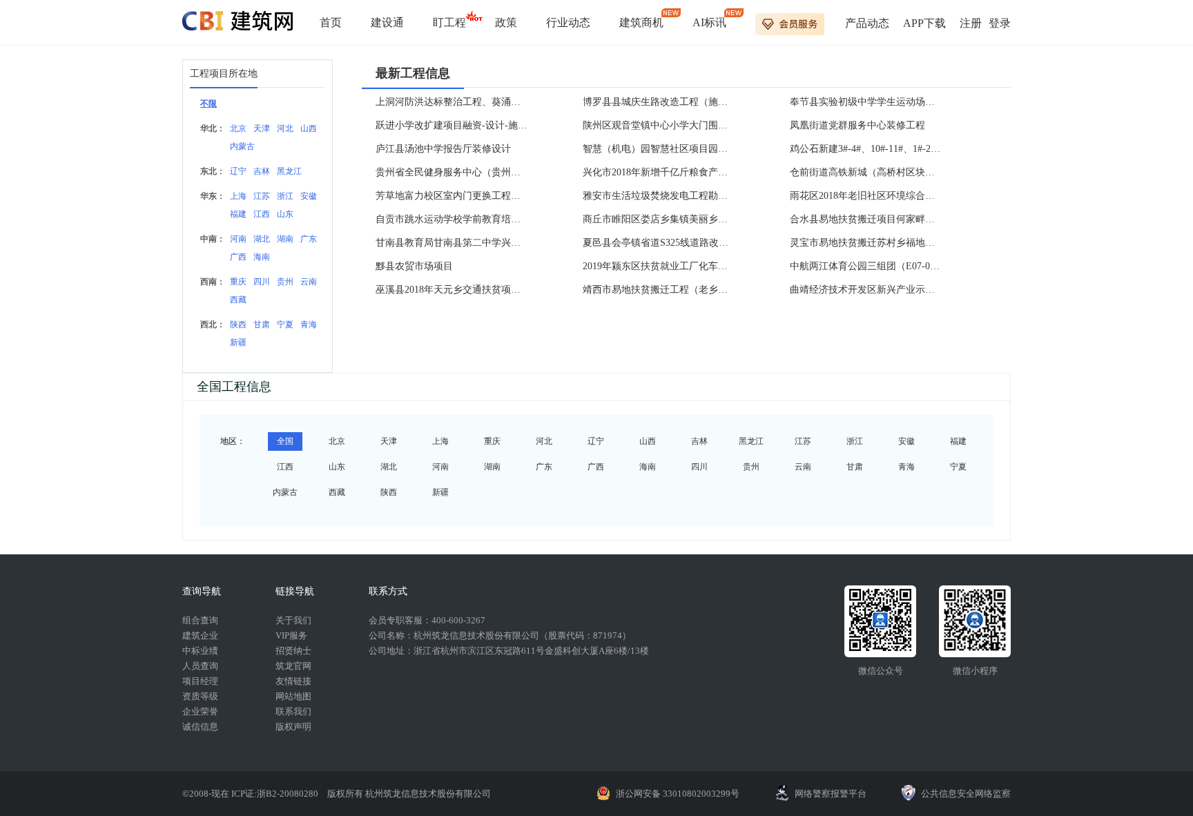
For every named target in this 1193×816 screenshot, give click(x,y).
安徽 (308, 196)
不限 (208, 103)
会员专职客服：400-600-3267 (427, 620)
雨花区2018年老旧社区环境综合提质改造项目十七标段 (866, 196)
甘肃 (261, 324)
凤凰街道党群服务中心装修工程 (857, 125)
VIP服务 (291, 635)
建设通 (387, 22)
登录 (1000, 23)
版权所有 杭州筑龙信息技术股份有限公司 (409, 793)
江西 (261, 214)
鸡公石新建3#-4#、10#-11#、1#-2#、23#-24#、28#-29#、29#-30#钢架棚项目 (866, 149)
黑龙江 (289, 171)
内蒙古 (242, 146)
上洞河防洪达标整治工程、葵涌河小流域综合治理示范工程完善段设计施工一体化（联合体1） (451, 102)
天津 (261, 128)
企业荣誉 (200, 711)
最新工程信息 (413, 73)
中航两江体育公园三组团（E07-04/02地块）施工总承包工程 (866, 266)
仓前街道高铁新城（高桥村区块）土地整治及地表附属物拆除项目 (866, 172)
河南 (238, 239)
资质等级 (200, 696)
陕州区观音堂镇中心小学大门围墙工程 (659, 125)
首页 (331, 22)
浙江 (285, 196)
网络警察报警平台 (830, 793)
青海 (308, 324)
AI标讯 (709, 22)
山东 (285, 214)
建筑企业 (200, 635)
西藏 (238, 299)
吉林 (261, 171)
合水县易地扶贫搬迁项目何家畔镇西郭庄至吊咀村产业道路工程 (866, 219)
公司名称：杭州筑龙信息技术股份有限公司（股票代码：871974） (500, 635)
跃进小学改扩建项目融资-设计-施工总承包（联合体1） (451, 125)
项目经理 (200, 681)
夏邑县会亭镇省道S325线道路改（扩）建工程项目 (659, 242)
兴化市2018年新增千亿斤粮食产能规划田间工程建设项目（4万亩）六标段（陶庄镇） (659, 172)
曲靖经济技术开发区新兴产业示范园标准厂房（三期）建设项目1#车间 (866, 289)
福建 (238, 214)
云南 (308, 281)
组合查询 (200, 620)
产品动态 (867, 23)
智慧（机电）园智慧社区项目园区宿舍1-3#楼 (659, 149)
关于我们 (293, 620)
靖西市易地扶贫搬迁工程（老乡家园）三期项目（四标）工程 (659, 289)
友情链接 (293, 681)
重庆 (238, 281)
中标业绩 (200, 650)
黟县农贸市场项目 (414, 266)
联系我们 (293, 711)
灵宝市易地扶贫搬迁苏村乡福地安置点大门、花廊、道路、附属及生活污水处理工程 (866, 242)
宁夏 (285, 324)
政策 (506, 22)
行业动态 (568, 22)
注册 (971, 23)
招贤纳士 (293, 650)
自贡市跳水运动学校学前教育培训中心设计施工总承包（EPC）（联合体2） (451, 219)
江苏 (261, 196)
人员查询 (200, 666)
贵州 (285, 281)
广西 (238, 257)
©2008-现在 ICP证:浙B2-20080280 (251, 793)
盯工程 (449, 22)
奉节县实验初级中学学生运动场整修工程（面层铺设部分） (866, 102)
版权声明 (293, 726)
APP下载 (924, 23)
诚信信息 (200, 726)
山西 (308, 128)
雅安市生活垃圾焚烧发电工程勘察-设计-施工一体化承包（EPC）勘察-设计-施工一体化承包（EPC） (659, 196)
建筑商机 (641, 22)
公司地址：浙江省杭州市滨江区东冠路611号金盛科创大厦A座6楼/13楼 (509, 650)
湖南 (285, 239)
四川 (261, 281)
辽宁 (238, 171)
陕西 (238, 324)
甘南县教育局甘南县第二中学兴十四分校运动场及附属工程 (451, 242)
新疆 (238, 342)
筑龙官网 (293, 666)
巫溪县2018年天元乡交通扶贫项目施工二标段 (451, 289)
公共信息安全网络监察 (966, 793)
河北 (285, 128)
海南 (261, 257)
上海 (238, 196)
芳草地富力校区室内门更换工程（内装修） (451, 196)
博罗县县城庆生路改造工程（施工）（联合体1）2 (659, 102)
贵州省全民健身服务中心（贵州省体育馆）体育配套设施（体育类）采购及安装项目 (451, 172)
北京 (238, 128)
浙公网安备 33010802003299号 (677, 793)
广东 (308, 239)
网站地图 (293, 696)
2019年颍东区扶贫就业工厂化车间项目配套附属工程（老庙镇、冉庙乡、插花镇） (659, 266)
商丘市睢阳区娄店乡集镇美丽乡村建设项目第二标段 (659, 219)
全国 (285, 441)
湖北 (261, 239)
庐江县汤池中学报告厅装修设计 (443, 149)
